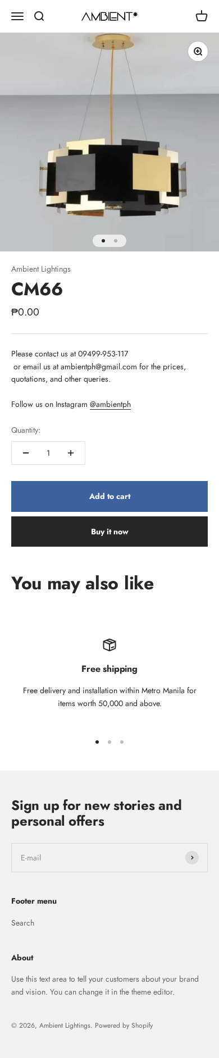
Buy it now (110, 531)
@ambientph (110, 404)
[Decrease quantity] (26, 453)
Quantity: (25, 430)
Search (22, 922)
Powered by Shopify (124, 1025)
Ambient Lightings (41, 268)
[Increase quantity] (71, 453)
